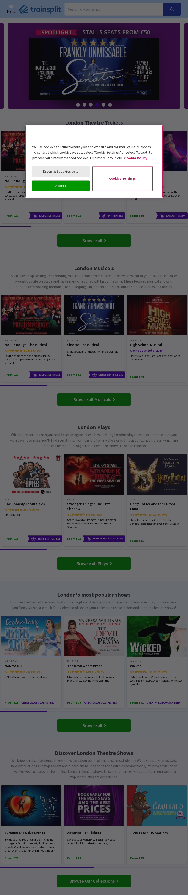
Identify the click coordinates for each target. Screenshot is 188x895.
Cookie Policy (135, 158)
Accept (60, 185)
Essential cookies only (60, 171)
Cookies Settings (122, 178)
